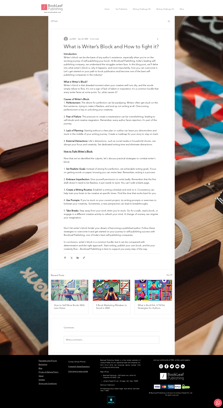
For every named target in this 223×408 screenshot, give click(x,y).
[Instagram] (161, 366)
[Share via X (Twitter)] (71, 257)
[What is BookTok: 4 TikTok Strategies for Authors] (153, 290)
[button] (169, 21)
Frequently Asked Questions (79, 367)
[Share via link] (84, 257)
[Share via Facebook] (65, 257)
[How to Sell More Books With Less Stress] (69, 290)
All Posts (54, 21)
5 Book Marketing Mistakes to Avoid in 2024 (111, 306)
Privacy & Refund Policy (48, 372)
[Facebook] (166, 366)
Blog (40, 368)
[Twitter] (172, 366)
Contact (42, 380)
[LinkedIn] (183, 366)
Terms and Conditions (48, 383)
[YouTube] (177, 366)
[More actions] (157, 38)
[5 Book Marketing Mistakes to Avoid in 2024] (111, 290)
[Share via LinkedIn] (77, 257)
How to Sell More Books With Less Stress (69, 306)
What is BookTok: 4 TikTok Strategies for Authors (151, 306)
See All (169, 275)
